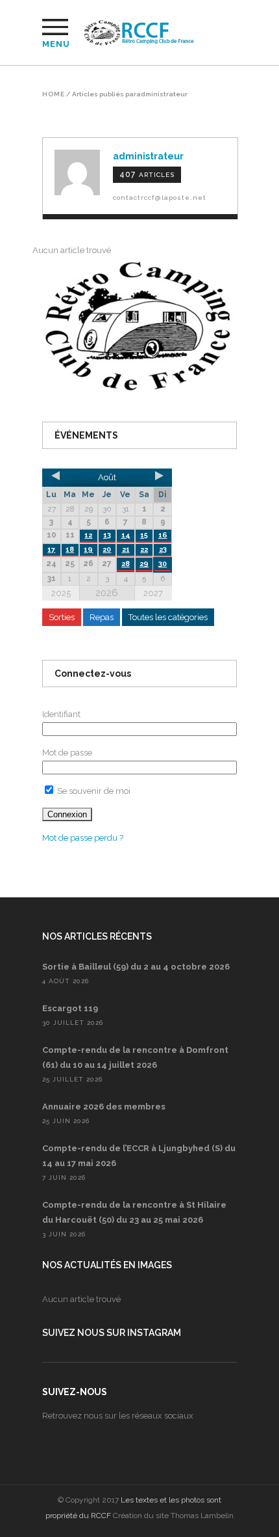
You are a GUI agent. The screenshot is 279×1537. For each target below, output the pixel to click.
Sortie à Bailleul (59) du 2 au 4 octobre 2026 (136, 967)
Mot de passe (67, 752)
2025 (61, 593)
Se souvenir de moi (92, 791)
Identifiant (61, 714)
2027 (153, 593)
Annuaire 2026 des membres (103, 1106)
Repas (102, 617)
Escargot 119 (70, 1008)
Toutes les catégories (168, 617)
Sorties (62, 617)
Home (53, 94)
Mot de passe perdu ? (82, 838)
